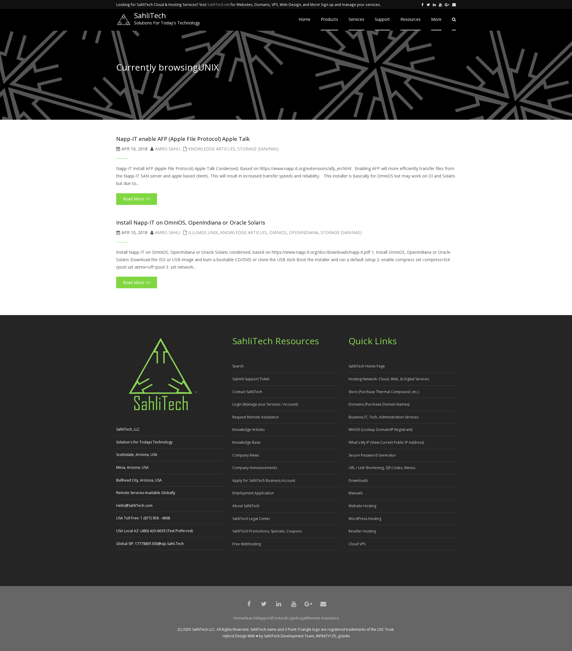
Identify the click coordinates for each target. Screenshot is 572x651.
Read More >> (136, 199)
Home (238, 618)
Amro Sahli (167, 149)
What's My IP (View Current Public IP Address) (386, 442)
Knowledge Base (246, 442)
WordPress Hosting (365, 518)
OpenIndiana (303, 232)
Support (264, 618)
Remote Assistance (323, 618)
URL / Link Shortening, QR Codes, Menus (382, 467)
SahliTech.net (218, 4)
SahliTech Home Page (367, 366)
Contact (278, 618)
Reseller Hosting (362, 531)
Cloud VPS (357, 543)
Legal (301, 618)
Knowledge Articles (211, 149)
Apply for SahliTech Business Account (263, 480)
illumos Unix (203, 232)
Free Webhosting (246, 543)
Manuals (356, 493)
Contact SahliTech (247, 391)
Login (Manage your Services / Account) (265, 404)
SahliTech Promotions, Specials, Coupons (267, 531)
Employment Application (253, 493)
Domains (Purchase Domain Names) (379, 404)
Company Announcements (254, 467)
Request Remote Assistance (255, 417)
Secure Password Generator (372, 455)
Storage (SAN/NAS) (258, 149)
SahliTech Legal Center (251, 518)
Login (291, 618)
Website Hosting (362, 505)
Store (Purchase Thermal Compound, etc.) (384, 391)
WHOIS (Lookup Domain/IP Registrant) (380, 429)
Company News (245, 455)
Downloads (358, 480)
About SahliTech (245, 505)
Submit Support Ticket (250, 378)
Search (238, 366)
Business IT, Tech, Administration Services (384, 417)
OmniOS (278, 232)
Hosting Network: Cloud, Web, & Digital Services (389, 378)
